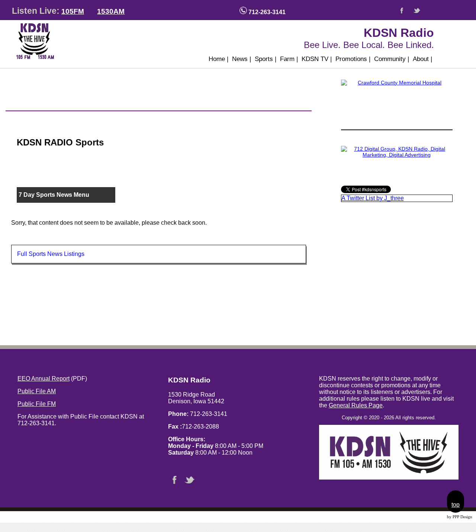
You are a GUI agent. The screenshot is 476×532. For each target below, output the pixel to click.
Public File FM (36, 404)
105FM (72, 11)
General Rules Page (356, 405)
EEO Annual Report (43, 378)
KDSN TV (317, 59)
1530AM (111, 11)
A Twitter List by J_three (372, 198)
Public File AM (36, 391)
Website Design (433, 517)
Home (218, 59)
